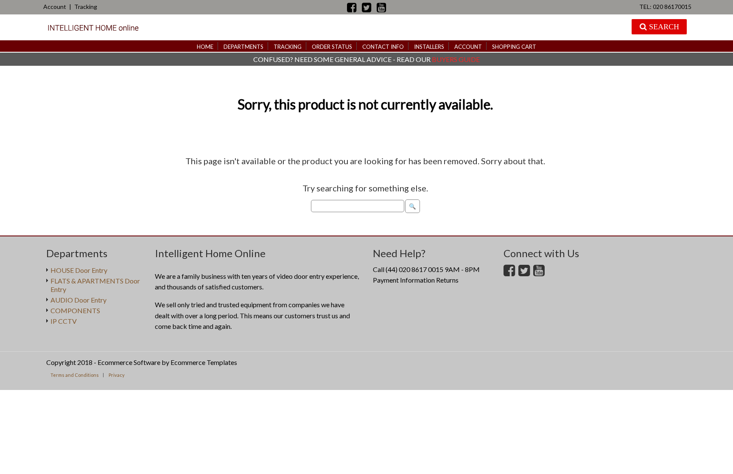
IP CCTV (63, 321)
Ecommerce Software (129, 362)
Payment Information (404, 280)
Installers (429, 46)
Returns (447, 280)
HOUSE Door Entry (78, 270)
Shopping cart (514, 46)
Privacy (117, 375)
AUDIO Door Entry (78, 300)
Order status (332, 46)
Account (54, 6)
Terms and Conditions (74, 375)
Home (205, 46)
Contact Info (383, 46)
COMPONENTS (75, 310)
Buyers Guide (456, 59)
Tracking (85, 6)
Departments (243, 46)
